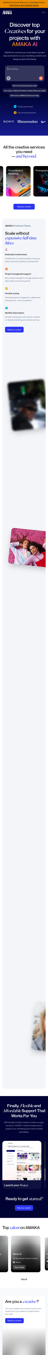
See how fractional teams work (25, 85)
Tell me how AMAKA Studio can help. (24, 95)
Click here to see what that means (24, 5)
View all (24, 1279)
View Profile (11, 1267)
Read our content (24, 207)
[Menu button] (43, 12)
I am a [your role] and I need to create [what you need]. (25, 90)
